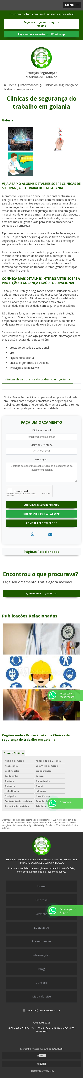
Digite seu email (41, 430)
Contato (41, 982)
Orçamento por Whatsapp (41, 514)
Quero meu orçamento (41, 593)
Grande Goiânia (13, 753)
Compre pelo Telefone (41, 523)
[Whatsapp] (32, 534)
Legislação (41, 927)
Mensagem (41, 459)
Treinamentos (42, 941)
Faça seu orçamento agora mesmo (41, 23)
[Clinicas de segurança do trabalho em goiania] (20, 138)
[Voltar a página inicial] (41, 57)
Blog (41, 969)
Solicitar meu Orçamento (41, 505)
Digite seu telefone (41, 445)
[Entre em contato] (50, 534)
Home (41, 886)
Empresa (41, 900)
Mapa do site (41, 996)
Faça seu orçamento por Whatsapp (41, 34)
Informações (41, 955)
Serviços (41, 914)
